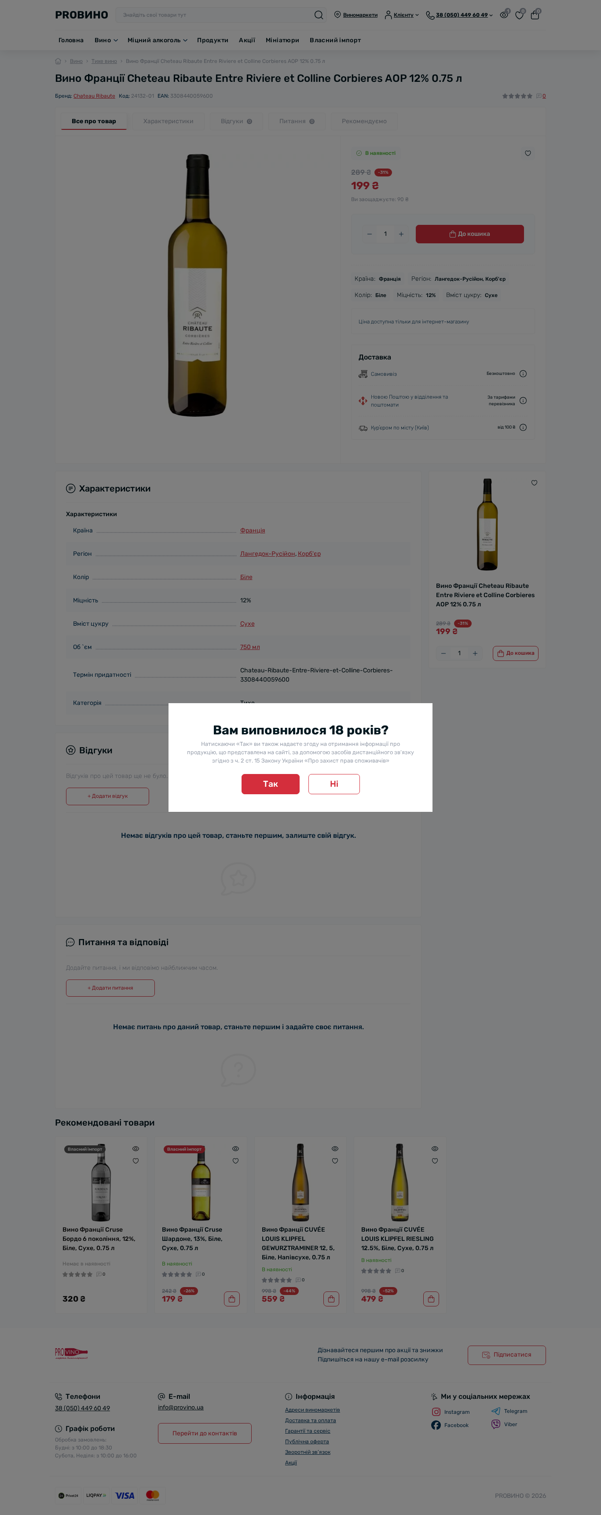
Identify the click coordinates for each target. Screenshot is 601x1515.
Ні (334, 784)
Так (270, 784)
